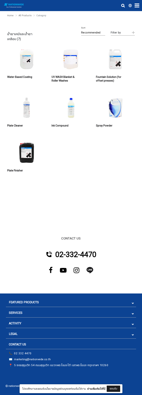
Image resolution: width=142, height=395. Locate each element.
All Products (25, 15)
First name (47, 362)
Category (41, 15)
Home (10, 15)
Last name (47, 381)
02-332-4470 (75, 254)
